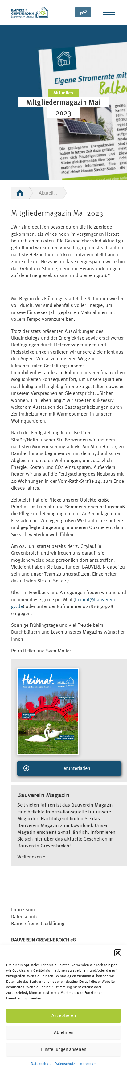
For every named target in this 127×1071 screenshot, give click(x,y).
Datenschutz (41, 1063)
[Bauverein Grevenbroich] (29, 12)
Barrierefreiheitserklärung (37, 923)
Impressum (87, 1063)
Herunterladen (75, 768)
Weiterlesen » (31, 856)
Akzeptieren (63, 1015)
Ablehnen (63, 1032)
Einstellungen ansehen (63, 1049)
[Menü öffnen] (109, 12)
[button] (118, 953)
